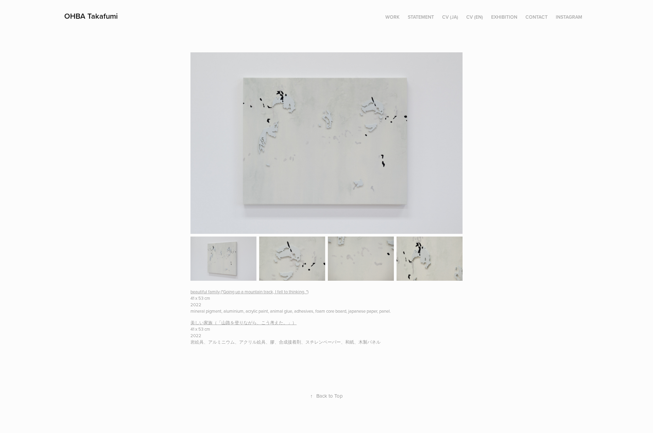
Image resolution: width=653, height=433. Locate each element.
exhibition (504, 17)
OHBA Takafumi (91, 16)
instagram (569, 17)
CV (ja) (450, 17)
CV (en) (474, 17)
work (392, 17)
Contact (536, 17)
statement (421, 17)
